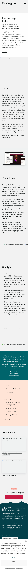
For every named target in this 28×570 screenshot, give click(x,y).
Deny (14, 561)
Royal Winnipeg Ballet (14, 375)
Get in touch (14, 497)
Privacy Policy (19, 568)
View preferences (14, 565)
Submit (22, 538)
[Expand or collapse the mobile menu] (25, 3)
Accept (14, 557)
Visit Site (4, 52)
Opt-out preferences (10, 568)
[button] (26, 540)
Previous (7, 251)
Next (21, 251)
